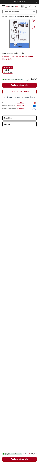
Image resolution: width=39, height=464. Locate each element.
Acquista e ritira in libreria (19, 91)
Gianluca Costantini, (10, 56)
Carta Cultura (20, 103)
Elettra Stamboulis (25, 56)
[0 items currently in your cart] (34, 6)
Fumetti (11, 17)
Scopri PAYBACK (19, 2)
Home (4, 17)
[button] (34, 27)
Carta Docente (20, 105)
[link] (22, 6)
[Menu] (4, 6)
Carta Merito (20, 108)
